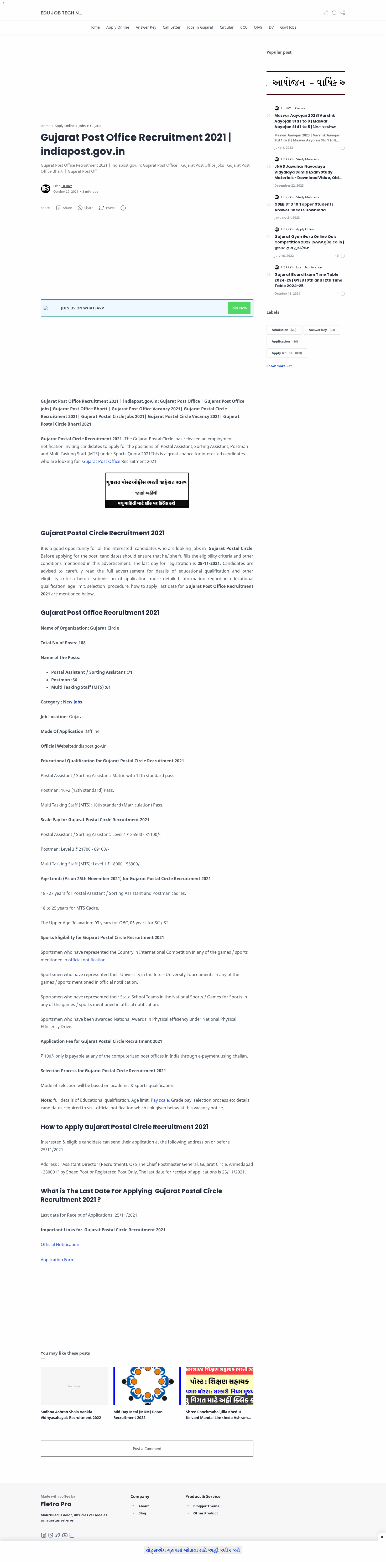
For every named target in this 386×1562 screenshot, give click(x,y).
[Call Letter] (172, 27)
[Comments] (341, 147)
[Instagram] (51, 1535)
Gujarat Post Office (100, 461)
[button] (325, 13)
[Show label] (279, 366)
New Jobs (73, 702)
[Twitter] (58, 1535)
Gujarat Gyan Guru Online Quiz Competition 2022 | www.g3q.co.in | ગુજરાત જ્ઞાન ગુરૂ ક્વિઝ (309, 242)
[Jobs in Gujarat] (200, 27)
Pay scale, (160, 1100)
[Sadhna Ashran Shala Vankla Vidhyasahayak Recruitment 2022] (74, 1386)
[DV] (271, 27)
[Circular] (227, 27)
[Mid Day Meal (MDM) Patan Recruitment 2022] (147, 1386)
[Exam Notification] (309, 267)
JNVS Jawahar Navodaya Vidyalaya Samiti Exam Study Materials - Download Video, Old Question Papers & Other (306, 172)
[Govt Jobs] (288, 27)
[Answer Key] (146, 27)
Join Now (239, 307)
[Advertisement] (147, 86)
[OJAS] (258, 27)
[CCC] (243, 27)
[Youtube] (65, 1535)
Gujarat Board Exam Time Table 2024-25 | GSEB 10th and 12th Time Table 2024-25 (308, 280)
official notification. (87, 960)
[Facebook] (43, 1535)
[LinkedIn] (72, 1535)
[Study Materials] (307, 159)
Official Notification (60, 1244)
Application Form (58, 1260)
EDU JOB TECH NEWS (62, 12)
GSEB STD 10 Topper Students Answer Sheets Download (303, 207)
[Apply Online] (117, 27)
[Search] (334, 13)
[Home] (95, 27)
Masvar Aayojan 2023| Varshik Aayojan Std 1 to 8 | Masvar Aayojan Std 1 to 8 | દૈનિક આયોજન (305, 121)
